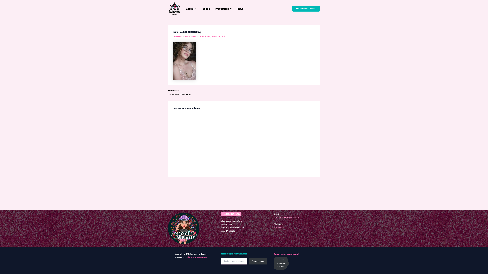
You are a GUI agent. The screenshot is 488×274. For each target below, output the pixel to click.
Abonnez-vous (258, 261)
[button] (195, 8)
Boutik (206, 8)
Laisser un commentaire (183, 36)
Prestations (222, 8)
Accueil (190, 8)
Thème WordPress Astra (196, 257)
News (240, 8)
